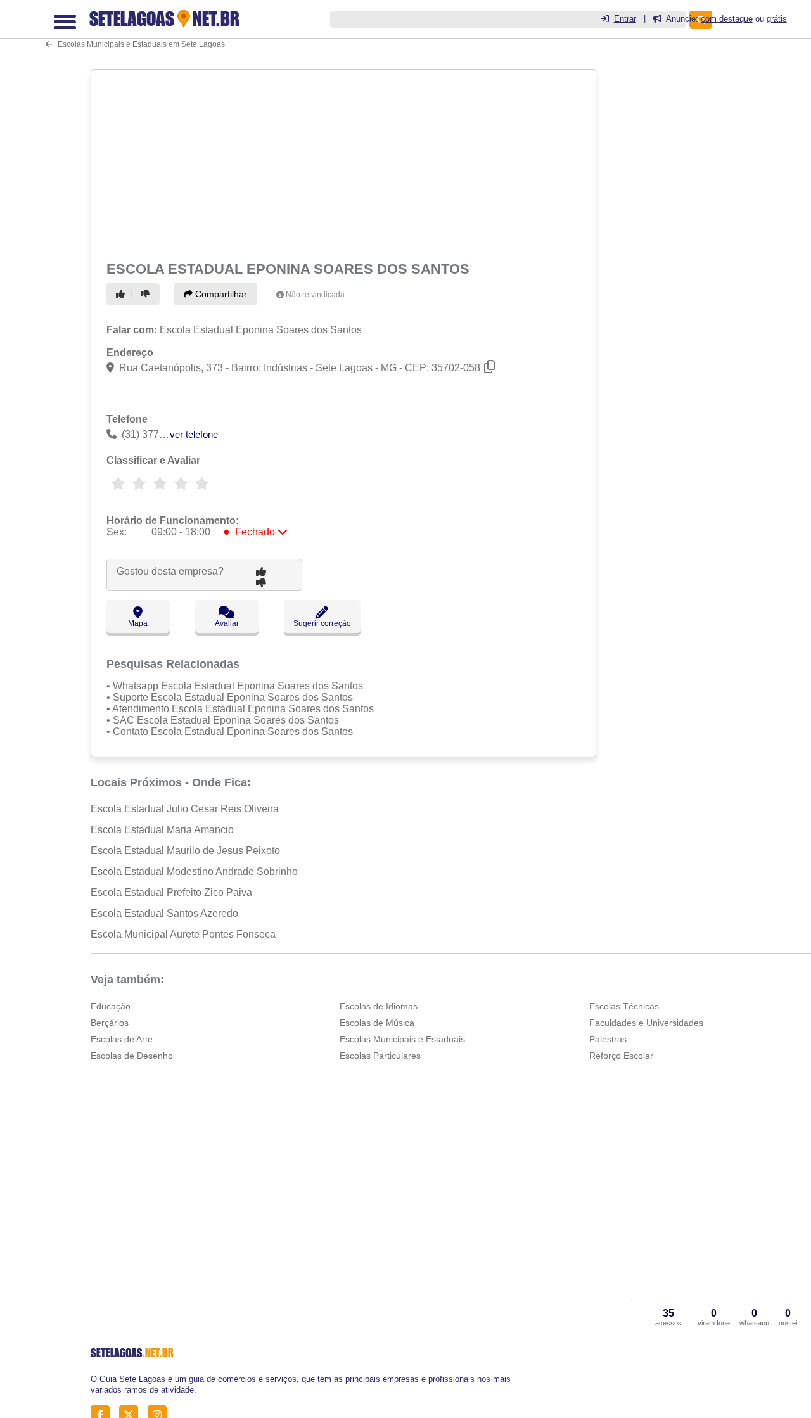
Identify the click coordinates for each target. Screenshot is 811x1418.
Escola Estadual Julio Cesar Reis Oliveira (185, 808)
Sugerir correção (322, 623)
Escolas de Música (377, 1023)
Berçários (110, 1023)
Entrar (625, 18)
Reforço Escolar (621, 1056)
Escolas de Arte (122, 1039)
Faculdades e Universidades (646, 1023)
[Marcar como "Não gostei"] (147, 294)
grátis (777, 18)
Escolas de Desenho (132, 1056)
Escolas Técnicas (624, 1006)
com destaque (727, 18)
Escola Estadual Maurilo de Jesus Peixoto (185, 850)
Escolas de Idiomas (379, 1006)
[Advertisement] (342, 163)
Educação (111, 1006)
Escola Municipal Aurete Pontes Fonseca (183, 934)
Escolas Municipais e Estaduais (402, 1039)
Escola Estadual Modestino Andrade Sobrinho (194, 871)
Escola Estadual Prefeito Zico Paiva (171, 892)
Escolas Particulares (380, 1056)
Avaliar (227, 623)
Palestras (608, 1039)
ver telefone (194, 434)
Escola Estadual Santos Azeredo (164, 913)
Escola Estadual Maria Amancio (162, 829)
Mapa (138, 623)
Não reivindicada (315, 294)
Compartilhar (220, 294)
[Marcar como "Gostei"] (122, 294)
